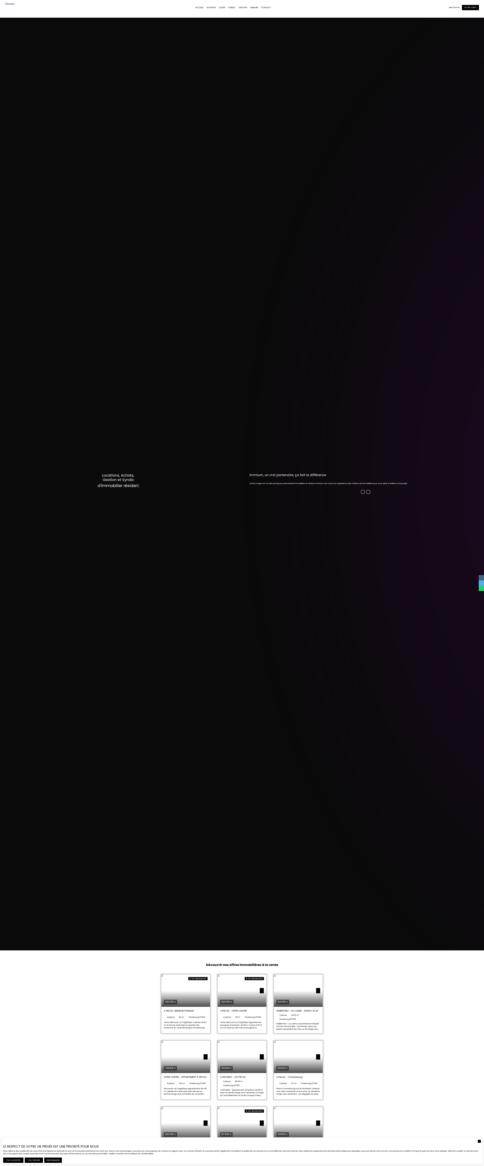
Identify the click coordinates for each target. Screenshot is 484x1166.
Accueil (199, 7)
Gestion (243, 7)
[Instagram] (368, 492)
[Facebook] (363, 492)
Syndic (231, 7)
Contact (266, 7)
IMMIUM (254, 7)
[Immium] (11, 7)
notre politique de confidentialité (138, 1153)
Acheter (211, 7)
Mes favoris (454, 7)
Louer (222, 7)
